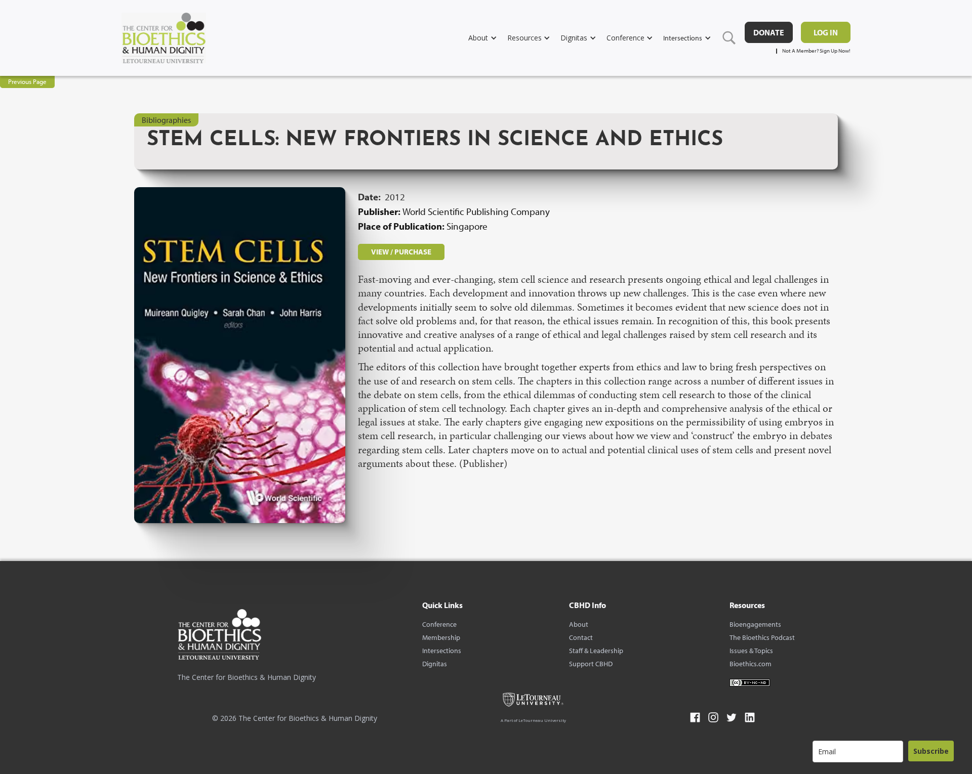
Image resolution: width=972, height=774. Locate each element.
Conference (439, 624)
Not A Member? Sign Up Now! (816, 51)
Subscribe (931, 751)
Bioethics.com (751, 663)
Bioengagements (755, 624)
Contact (581, 637)
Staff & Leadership (596, 650)
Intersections (441, 650)
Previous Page (27, 81)
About (578, 624)
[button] (487, 37)
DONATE (768, 32)
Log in (826, 32)
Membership (441, 637)
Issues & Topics (751, 650)
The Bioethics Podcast (762, 637)
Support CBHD (591, 663)
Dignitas (434, 663)
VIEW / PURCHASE (401, 251)
